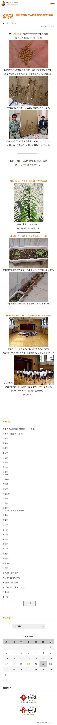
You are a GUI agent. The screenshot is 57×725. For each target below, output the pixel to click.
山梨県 (5, 457)
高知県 (5, 539)
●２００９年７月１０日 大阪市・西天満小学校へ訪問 (28, 315)
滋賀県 (5, 498)
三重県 (5, 503)
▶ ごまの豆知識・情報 (11, 577)
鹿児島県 (6, 563)
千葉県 (5, 453)
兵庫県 (5, 472)
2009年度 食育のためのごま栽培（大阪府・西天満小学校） (28, 16)
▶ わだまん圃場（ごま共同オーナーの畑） (19, 429)
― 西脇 (6, 479)
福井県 (5, 529)
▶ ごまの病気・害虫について (14, 587)
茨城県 (5, 448)
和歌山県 (6, 493)
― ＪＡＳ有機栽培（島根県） (14, 510)
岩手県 (5, 443)
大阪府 (5, 467)
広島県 (5, 544)
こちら (25, 165)
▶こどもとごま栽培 (10, 573)
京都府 (5, 484)
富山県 (5, 515)
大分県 (5, 549)
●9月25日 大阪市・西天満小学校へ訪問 (28, 180)
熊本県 (5, 553)
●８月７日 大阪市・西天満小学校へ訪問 (28, 236)
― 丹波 (6, 474)
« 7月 (5, 680)
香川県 (5, 534)
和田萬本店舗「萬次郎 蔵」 (13, 433)
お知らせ (6, 592)
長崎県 (5, 558)
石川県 (5, 525)
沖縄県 (5, 568)
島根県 (5, 508)
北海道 (5, 438)
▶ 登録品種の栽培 (10, 582)
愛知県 (5, 462)
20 (28, 663)
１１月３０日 (16, 33)
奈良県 (5, 489)
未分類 (5, 597)
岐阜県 (5, 520)
